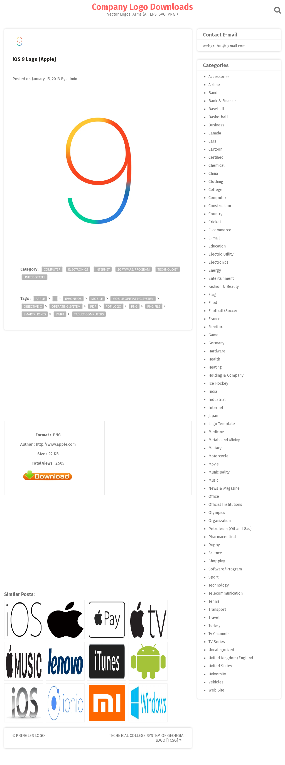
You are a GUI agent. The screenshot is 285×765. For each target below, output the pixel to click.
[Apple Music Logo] (23, 661)
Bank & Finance (222, 101)
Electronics (78, 269)
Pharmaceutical (222, 536)
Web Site (216, 690)
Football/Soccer (223, 310)
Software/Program (133, 269)
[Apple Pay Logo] (106, 619)
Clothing (215, 181)
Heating (215, 367)
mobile (97, 298)
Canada (214, 133)
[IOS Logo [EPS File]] (23, 702)
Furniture (216, 327)
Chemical (216, 165)
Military (215, 448)
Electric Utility (221, 254)
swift (60, 314)
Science (215, 553)
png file (153, 306)
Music (213, 480)
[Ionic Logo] (65, 702)
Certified (215, 157)
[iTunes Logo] (106, 661)
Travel (214, 617)
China (213, 173)
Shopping (216, 561)
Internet (103, 269)
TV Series (216, 641)
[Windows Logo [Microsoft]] (148, 702)
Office (213, 496)
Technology (168, 269)
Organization (219, 520)
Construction (219, 205)
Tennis (214, 601)
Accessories (219, 76)
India (212, 391)
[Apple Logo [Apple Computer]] (65, 619)
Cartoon (215, 149)
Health (214, 359)
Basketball (218, 117)
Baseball (216, 109)
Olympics (216, 512)
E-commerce (219, 230)
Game (213, 335)
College (215, 189)
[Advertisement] (98, 382)
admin (72, 79)
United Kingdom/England (230, 658)
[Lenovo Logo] (65, 661)
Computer (52, 269)
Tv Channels (219, 633)
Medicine (216, 432)
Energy (214, 270)
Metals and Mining (224, 440)
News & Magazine (224, 488)
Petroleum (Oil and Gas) (230, 528)
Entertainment (221, 278)
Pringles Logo (30, 735)
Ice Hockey (218, 383)
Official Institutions (225, 504)
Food (212, 302)
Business (216, 125)
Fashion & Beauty (223, 286)
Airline (214, 84)
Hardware (216, 351)
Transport (217, 609)
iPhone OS (73, 298)
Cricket (214, 222)
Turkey (214, 625)
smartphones (35, 314)
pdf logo (113, 306)
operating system (65, 306)
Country (215, 214)
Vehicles (215, 682)
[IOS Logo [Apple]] (23, 619)
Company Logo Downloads (142, 7)
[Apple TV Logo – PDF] (148, 619)
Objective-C (33, 306)
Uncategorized (221, 650)
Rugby (214, 545)
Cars (212, 141)
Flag (212, 294)
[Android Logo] (148, 661)
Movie (213, 464)
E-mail (214, 238)
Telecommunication (225, 593)
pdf (93, 306)
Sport (213, 577)
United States (34, 277)
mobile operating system (133, 298)
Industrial (217, 399)
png (134, 306)
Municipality (219, 472)
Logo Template (221, 423)
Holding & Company (226, 375)
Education (217, 246)
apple (40, 298)
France (214, 319)
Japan (213, 415)
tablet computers (89, 314)
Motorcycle (218, 456)
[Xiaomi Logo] (106, 702)
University (217, 674)
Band (212, 92)
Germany (216, 343)
